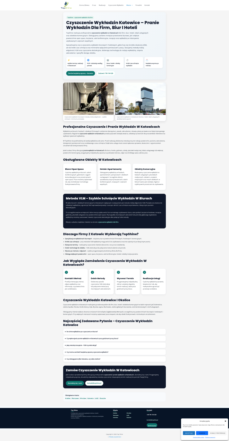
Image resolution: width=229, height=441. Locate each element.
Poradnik (139, 5)
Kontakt (147, 5)
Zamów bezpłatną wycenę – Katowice (80, 73)
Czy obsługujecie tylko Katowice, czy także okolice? (83, 359)
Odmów (202, 433)
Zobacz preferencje (217, 433)
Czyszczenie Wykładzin (116, 5)
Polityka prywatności (210, 437)
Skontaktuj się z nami (75, 383)
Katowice (90, 398)
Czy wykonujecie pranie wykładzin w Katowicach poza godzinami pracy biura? (92, 338)
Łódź (96, 398)
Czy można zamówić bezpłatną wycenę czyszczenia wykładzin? (87, 352)
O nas (94, 5)
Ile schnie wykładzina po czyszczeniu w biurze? (82, 332)
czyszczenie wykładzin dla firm (108, 222)
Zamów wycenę (152, 425)
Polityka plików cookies (198, 437)
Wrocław (83, 398)
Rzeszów (103, 398)
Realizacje (102, 5)
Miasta (128, 5)
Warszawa (75, 398)
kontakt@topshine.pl (94, 383)
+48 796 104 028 (151, 414)
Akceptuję (189, 433)
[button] (225, 421)
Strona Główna (84, 5)
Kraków (67, 398)
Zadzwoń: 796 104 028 (105, 73)
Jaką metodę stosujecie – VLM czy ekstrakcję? (82, 345)
